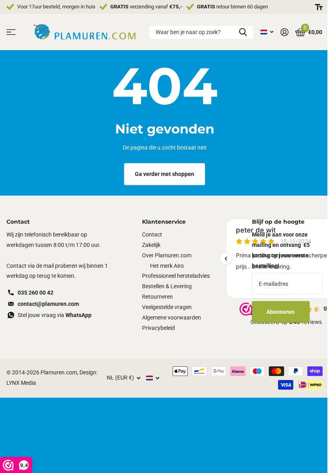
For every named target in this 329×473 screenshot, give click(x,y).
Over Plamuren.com (166, 255)
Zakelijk (151, 245)
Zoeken (243, 32)
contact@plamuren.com (48, 304)
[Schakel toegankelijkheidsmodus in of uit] (319, 7)
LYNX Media (21, 383)
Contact (152, 234)
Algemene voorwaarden (171, 317)
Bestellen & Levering (167, 286)
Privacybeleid (158, 328)
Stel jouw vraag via (54, 315)
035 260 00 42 (35, 292)
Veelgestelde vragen (167, 307)
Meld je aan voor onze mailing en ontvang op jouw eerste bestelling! (281, 250)
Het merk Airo (167, 266)
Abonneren (281, 312)
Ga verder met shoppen (164, 174)
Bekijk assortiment (11, 32)
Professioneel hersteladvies (176, 276)
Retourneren (157, 296)
